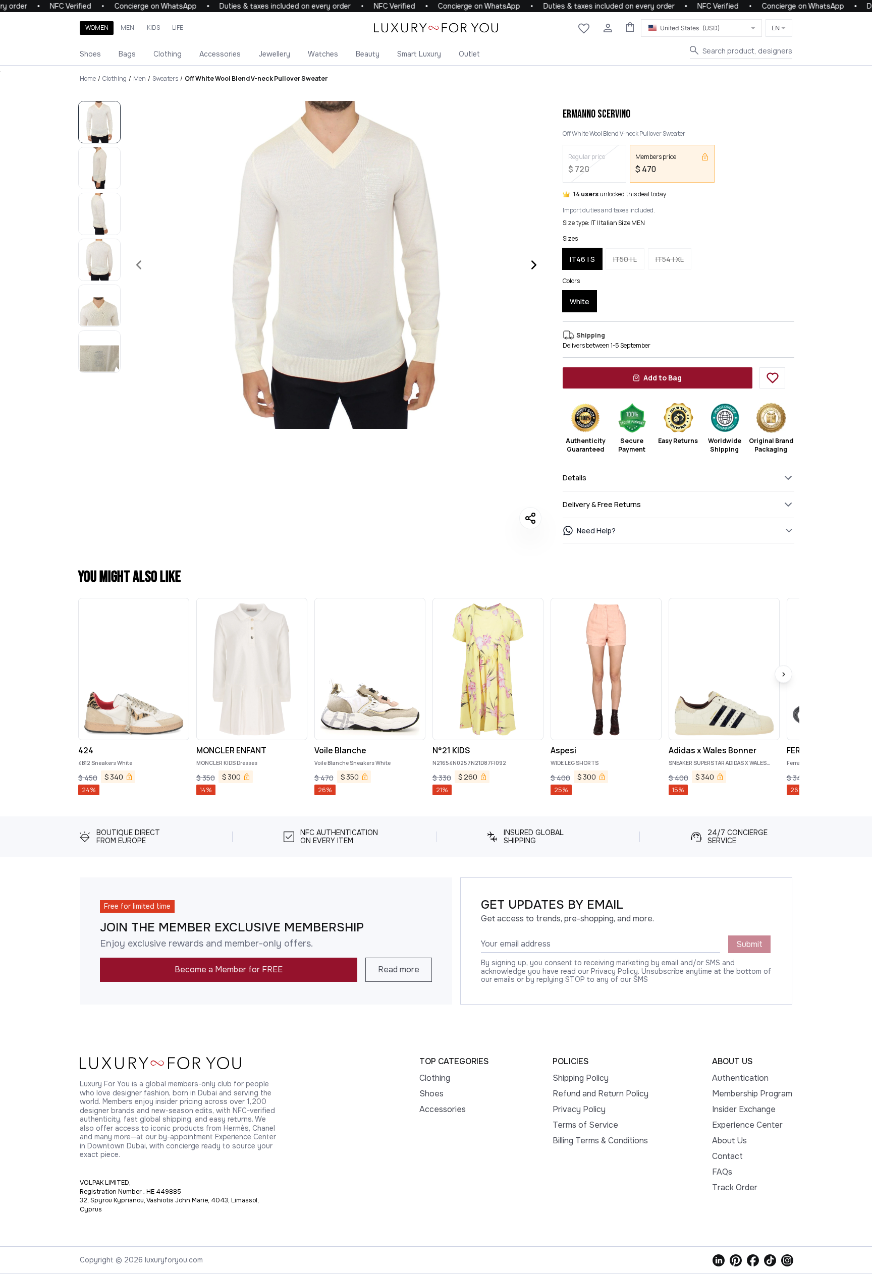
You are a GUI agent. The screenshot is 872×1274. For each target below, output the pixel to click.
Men (127, 27)
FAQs (722, 1172)
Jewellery (274, 54)
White (579, 301)
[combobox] (701, 28)
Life (177, 27)
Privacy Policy (579, 1109)
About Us (729, 1140)
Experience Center (747, 1125)
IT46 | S (582, 259)
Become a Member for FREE (229, 969)
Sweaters (165, 78)
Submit (749, 944)
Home (88, 78)
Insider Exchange (744, 1109)
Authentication (740, 1078)
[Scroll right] (783, 674)
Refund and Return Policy (600, 1093)
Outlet (469, 54)
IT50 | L (625, 259)
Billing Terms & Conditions (600, 1140)
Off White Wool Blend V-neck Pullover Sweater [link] (256, 78)
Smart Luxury (419, 54)
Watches (323, 54)
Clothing (167, 54)
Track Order (734, 1187)
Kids (153, 27)
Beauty (367, 54)
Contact (727, 1156)
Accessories (220, 54)
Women (96, 27)
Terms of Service (585, 1125)
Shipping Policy (581, 1078)
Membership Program (752, 1093)
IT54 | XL (670, 259)
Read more (398, 969)
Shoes (90, 54)
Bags (127, 54)
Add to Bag (662, 377)
